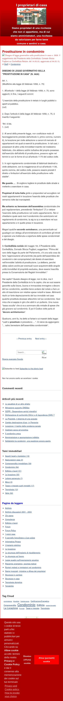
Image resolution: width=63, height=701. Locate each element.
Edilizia (41, 605)
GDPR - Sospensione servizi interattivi (21, 411)
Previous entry (25, 338)
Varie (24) (9, 493)
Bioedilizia (16, 601)
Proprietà (21, 608)
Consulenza (10, 519)
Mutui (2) (8, 482)
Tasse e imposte (32, 608)
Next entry (40, 338)
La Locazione (11, 608)
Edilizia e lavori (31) (13, 471)
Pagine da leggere (12, 503)
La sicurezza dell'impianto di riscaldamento (22, 552)
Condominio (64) (12, 467)
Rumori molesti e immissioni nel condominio (23, 567)
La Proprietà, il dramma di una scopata (21, 419)
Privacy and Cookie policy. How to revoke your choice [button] (12, 691)
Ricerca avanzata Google (12, 359)
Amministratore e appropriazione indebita (22, 437)
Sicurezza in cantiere (13, 575)
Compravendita (10, 605)
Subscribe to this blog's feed (31, 368)
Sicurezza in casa (12, 578)
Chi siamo (9, 515)
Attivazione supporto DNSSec (17, 407)
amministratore (8, 601)
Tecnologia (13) (11, 489)
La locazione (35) (12, 474)
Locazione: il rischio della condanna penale (23, 426)
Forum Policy (10, 530)
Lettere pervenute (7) (14, 478)
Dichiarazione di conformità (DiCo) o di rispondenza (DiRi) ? (30, 415)
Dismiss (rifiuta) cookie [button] (27, 659)
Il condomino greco (13, 433)
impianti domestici (51, 605)
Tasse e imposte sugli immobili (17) (19, 485)
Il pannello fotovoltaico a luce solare (20, 537)
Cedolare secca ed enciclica (16, 430)
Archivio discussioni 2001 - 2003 (18, 512)
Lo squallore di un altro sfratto (17, 404)
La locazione (10, 549)
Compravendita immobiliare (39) (18, 463)
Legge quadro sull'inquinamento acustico (22, 560)
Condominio (16, 64)
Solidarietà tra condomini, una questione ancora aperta (28, 441)
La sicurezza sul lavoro (14, 556)
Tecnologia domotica (13, 582)
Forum (7, 526)
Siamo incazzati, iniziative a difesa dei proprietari (25, 571)
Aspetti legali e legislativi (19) (17, 456)
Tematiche (9, 586)
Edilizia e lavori (11, 523)
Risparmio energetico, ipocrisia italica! (20, 563)
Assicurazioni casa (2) (14, 460)
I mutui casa (10, 534)
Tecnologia (45, 608)
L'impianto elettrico (13, 545)
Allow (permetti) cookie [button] (47, 660)
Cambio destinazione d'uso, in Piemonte (21, 422)
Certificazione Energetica (40, 601)
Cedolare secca (25, 601)
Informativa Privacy (13, 541)
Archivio (8, 508)
